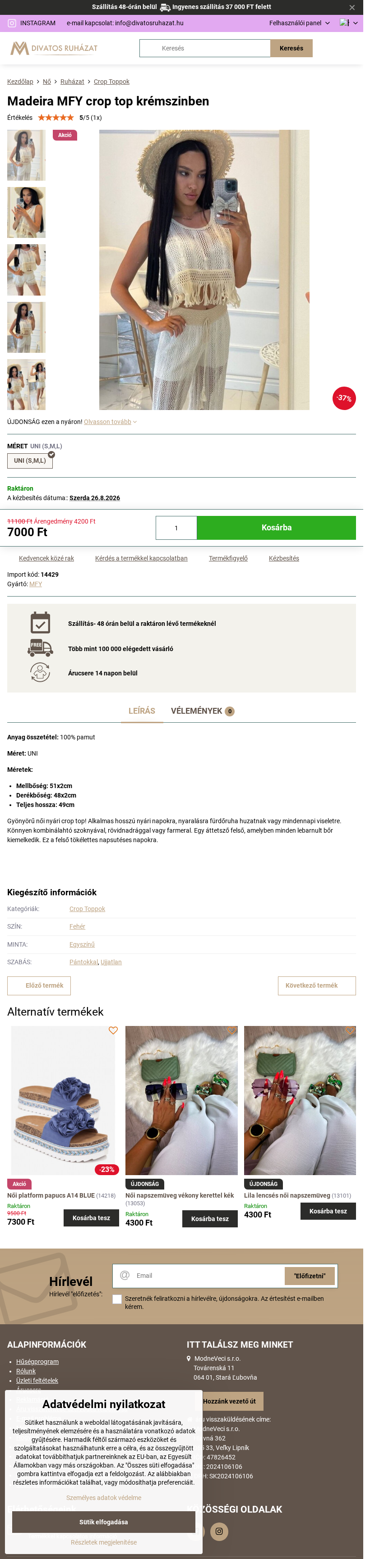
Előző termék (44, 985)
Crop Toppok (87, 908)
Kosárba (277, 527)
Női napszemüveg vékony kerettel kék (179, 1195)
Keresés (291, 48)
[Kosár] (331, 48)
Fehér (77, 926)
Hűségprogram (37, 1361)
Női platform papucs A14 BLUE (51, 1195)
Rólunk (26, 1371)
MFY (35, 584)
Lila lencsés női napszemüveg (287, 1195)
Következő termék (312, 985)
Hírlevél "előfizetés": (75, 1294)
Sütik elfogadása (103, 1522)
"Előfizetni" (309, 1276)
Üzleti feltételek (37, 1380)
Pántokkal (83, 962)
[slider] (56, 117)
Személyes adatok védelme (103, 1497)
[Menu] (352, 48)
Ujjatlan (111, 962)
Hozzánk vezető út (229, 1401)
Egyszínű (82, 944)
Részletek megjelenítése (104, 1542)
